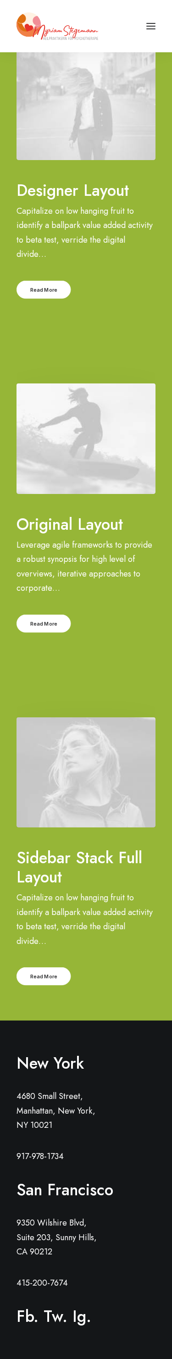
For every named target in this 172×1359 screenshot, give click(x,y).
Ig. (81, 1316)
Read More (44, 289)
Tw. (55, 1316)
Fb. (28, 1316)
